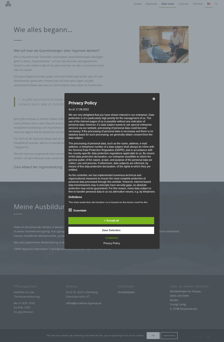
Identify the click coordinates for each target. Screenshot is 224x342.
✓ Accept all (111, 220)
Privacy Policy (111, 243)
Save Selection (111, 230)
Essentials (79, 210)
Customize (111, 237)
